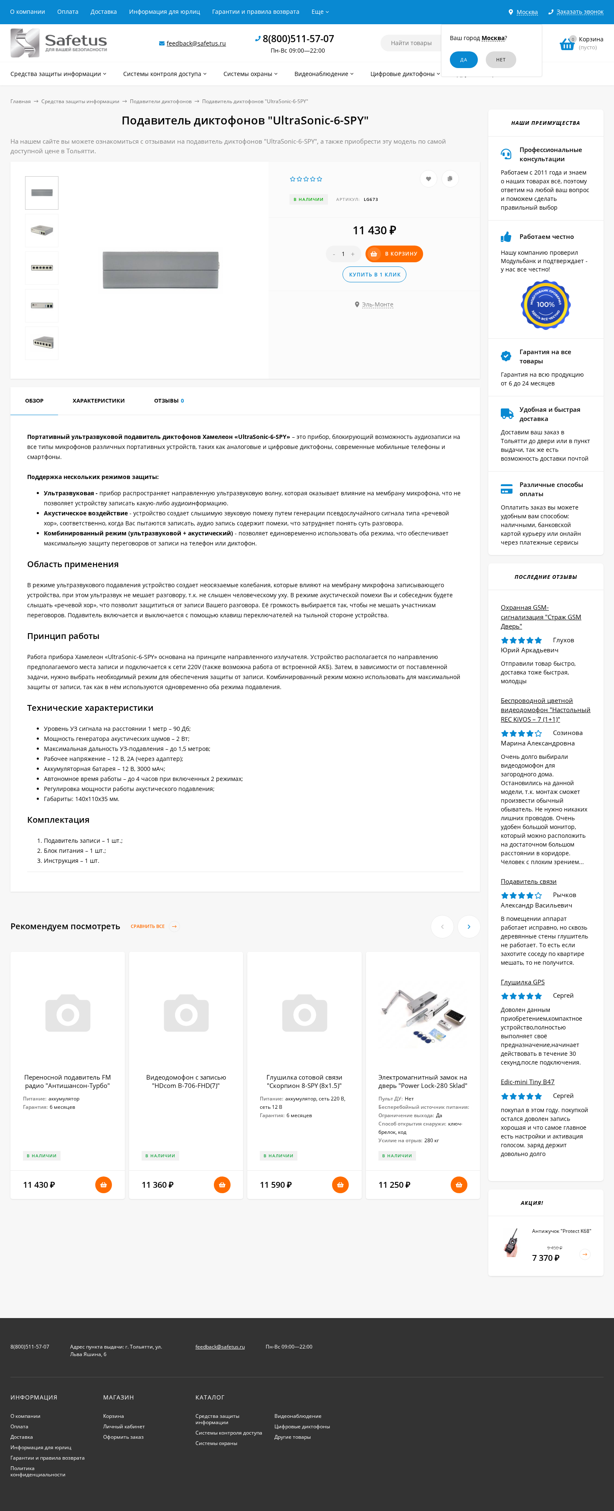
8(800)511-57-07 (298, 38)
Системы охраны (216, 1443)
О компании (27, 11)
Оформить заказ (123, 1436)
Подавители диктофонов (161, 101)
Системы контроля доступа (228, 1432)
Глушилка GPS (523, 982)
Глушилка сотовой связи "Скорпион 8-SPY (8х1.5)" (304, 1081)
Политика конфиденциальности (38, 1471)
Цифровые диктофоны (302, 1426)
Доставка (104, 11)
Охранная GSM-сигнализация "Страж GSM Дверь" (541, 616)
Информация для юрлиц (164, 11)
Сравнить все (148, 926)
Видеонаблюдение (298, 1416)
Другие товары (292, 1436)
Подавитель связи (529, 881)
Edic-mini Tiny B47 (528, 1081)
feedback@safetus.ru (196, 43)
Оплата (68, 11)
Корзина (113, 1416)
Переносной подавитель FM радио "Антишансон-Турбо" (67, 1081)
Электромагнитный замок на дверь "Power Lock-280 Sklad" (422, 1081)
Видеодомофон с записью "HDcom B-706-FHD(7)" (186, 1081)
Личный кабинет (124, 1426)
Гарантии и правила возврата (255, 11)
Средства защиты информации (80, 101)
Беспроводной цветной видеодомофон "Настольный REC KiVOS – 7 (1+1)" (546, 709)
